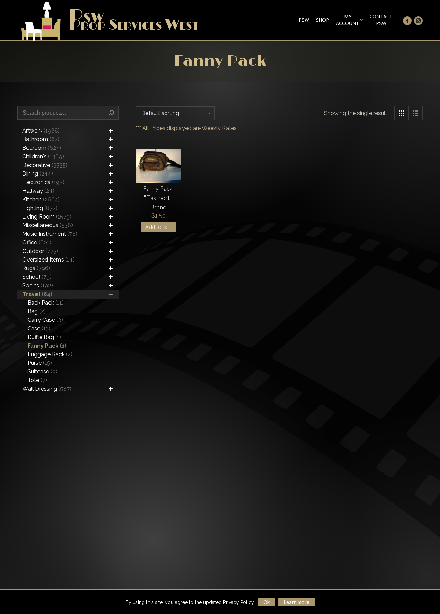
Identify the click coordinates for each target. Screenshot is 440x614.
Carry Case (45, 320)
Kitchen (41, 199)
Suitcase (42, 371)
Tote (37, 380)
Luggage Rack (50, 354)
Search (111, 113)
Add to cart (158, 227)
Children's (43, 156)
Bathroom (40, 139)
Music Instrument (49, 234)
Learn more (296, 602)
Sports (37, 285)
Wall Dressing (47, 388)
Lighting (39, 208)
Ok (266, 602)
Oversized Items (48, 259)
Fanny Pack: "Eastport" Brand (158, 197)
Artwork (41, 130)
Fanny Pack (47, 345)
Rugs (36, 268)
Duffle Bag (44, 337)
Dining (37, 173)
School (37, 277)
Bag (37, 311)
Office (36, 242)
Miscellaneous (47, 225)
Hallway (38, 191)
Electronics (43, 182)
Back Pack (46, 302)
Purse (40, 363)
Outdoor (40, 251)
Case (39, 328)
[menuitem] (304, 20)
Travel (37, 294)
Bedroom (41, 148)
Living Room (47, 216)
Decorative (44, 165)
